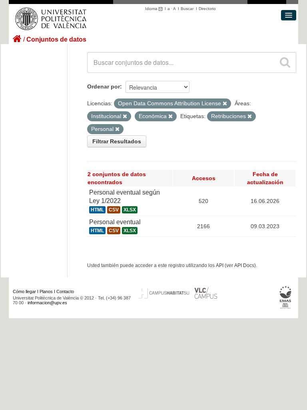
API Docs (244, 265)
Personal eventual (115, 222)
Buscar (187, 8)
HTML (97, 210)
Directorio (207, 8)
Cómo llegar (24, 291)
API (219, 265)
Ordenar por (103, 86)
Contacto (65, 291)
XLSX (130, 210)
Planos (46, 291)
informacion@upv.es (47, 302)
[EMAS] (285, 297)
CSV (114, 210)
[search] (285, 62)
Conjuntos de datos (56, 39)
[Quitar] (225, 103)
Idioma (152, 8)
